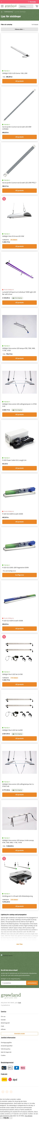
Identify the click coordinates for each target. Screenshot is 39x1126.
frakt (19, 1002)
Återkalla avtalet (19, 1033)
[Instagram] (11, 1091)
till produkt (19, 81)
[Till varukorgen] (37, 6)
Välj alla (6, 1118)
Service (3, 1011)
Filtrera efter (19, 29)
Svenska (33, 2)
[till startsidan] (10, 6)
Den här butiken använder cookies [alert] (10, 1099)
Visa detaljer (28, 1116)
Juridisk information (8, 1037)
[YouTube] (7, 1091)
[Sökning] (31, 6)
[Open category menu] (2, 6)
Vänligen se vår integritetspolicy (10, 979)
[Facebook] (2, 1091)
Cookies (3, 1055)
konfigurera (19, 575)
